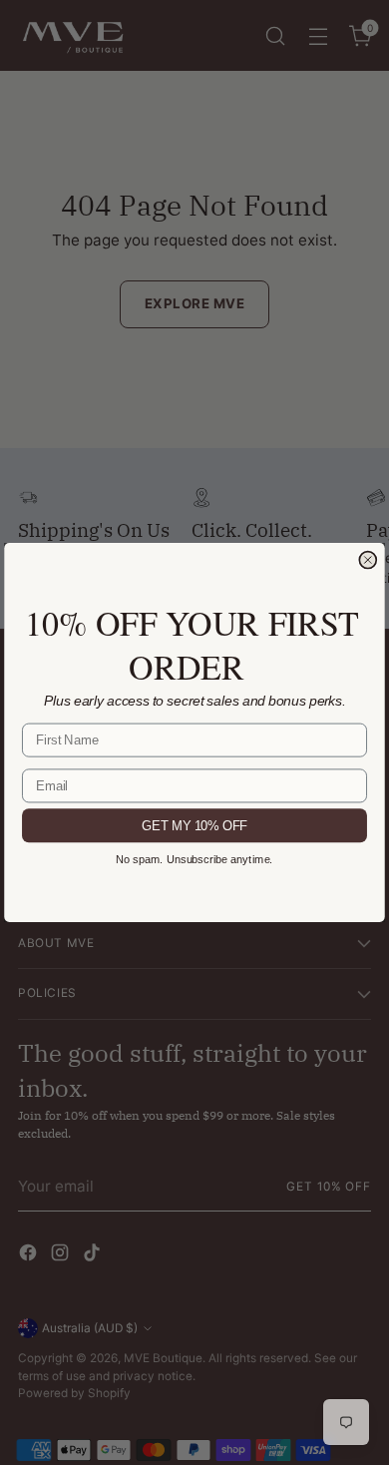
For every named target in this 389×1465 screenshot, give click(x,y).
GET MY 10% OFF (194, 825)
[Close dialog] (367, 560)
